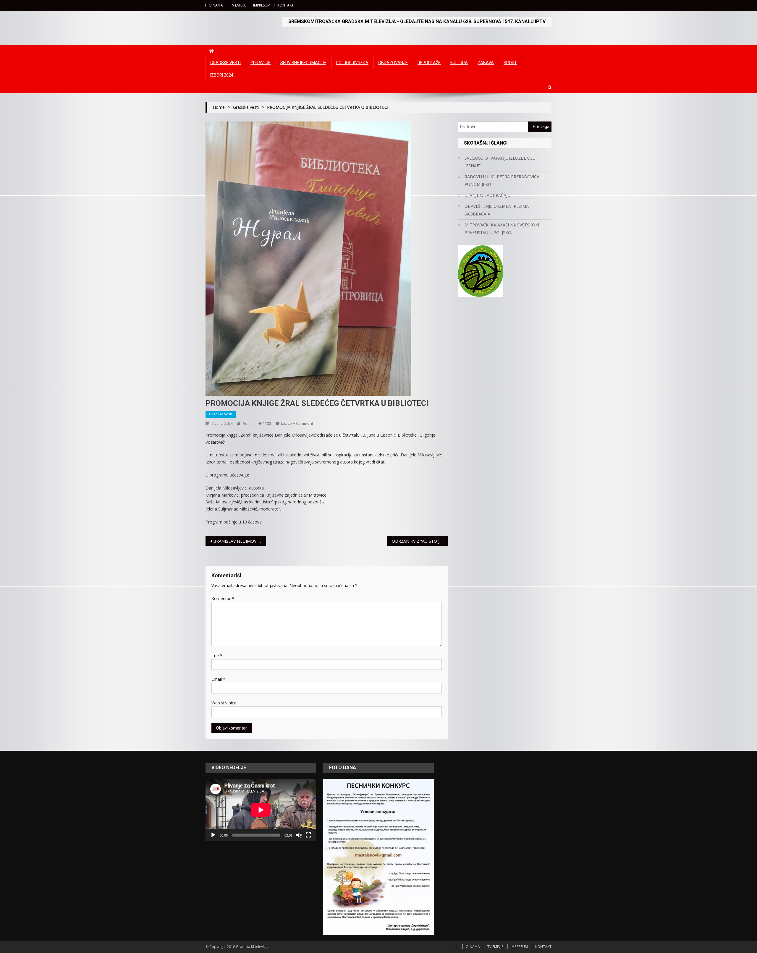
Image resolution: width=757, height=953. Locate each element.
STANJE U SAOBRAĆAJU (487, 195)
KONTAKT (285, 5)
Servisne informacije (303, 62)
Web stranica (223, 703)
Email (218, 679)
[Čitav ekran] (308, 835)
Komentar (222, 598)
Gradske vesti (225, 62)
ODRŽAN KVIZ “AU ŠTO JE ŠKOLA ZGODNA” (420, 541)
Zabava (486, 62)
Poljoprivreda (352, 62)
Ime (216, 655)
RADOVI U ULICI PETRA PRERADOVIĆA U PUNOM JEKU (504, 180)
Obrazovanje (393, 62)
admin (248, 423)
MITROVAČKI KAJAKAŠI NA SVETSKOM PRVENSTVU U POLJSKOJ (502, 228)
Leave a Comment (297, 423)
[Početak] (213, 835)
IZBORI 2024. (222, 75)
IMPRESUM (261, 5)
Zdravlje (260, 62)
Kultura (459, 62)
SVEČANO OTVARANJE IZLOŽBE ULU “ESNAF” (500, 161)
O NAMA (216, 5)
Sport (510, 62)
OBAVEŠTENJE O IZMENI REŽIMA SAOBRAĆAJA (497, 210)
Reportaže (429, 62)
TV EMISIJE (238, 5)
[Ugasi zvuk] (299, 835)
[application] (261, 810)
